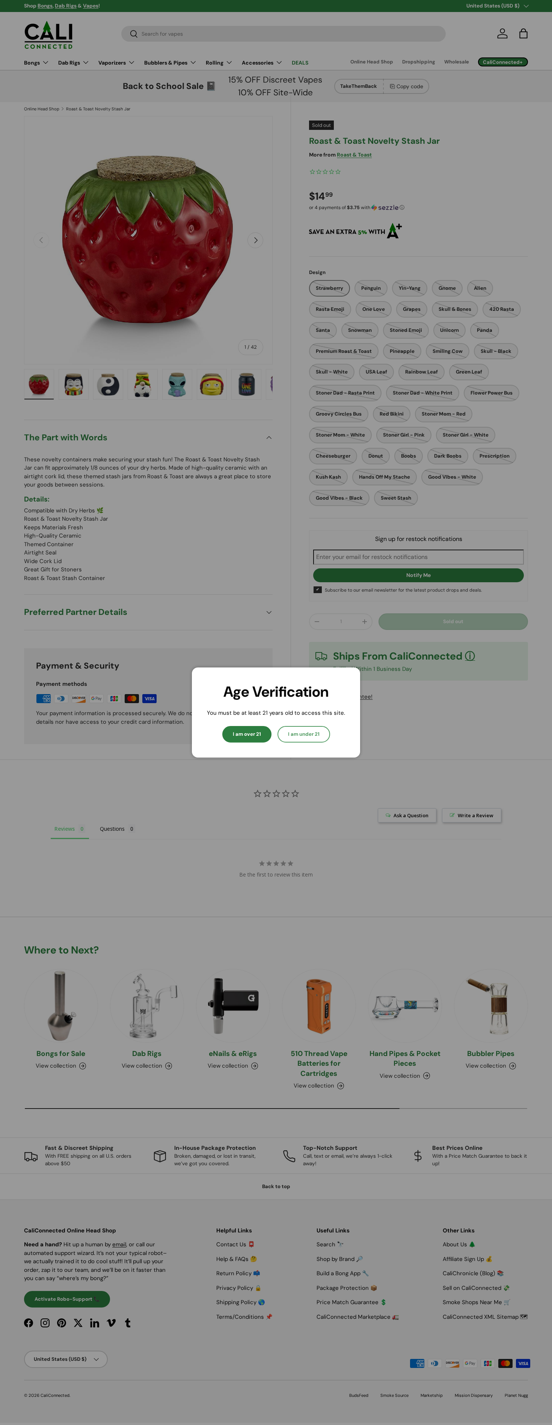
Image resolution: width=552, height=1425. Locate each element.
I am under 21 (304, 734)
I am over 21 (247, 734)
